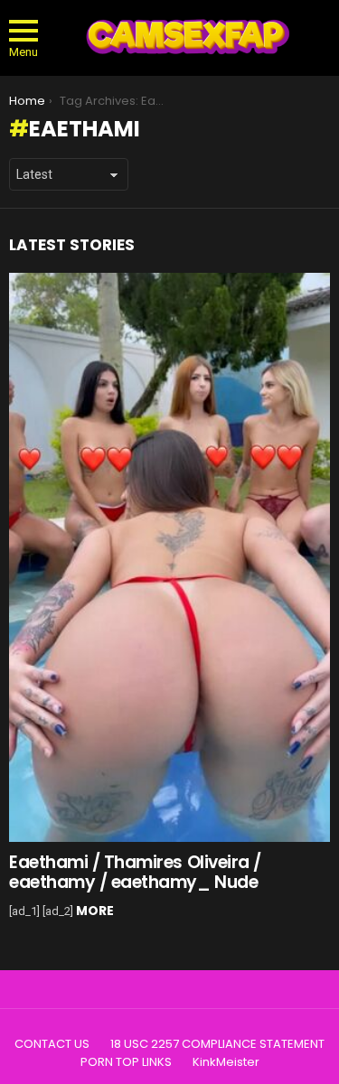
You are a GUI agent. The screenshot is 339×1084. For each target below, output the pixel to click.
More (95, 911)
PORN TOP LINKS (126, 1062)
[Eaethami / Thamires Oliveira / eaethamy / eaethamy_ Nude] (169, 558)
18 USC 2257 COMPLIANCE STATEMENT (217, 1044)
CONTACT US (51, 1044)
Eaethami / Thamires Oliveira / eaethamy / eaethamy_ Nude (135, 871)
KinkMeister (226, 1062)
